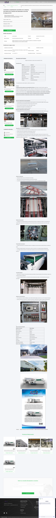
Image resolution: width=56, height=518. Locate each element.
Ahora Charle (9, 30)
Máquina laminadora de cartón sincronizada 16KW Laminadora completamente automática (8, 123)
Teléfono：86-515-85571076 (8, 503)
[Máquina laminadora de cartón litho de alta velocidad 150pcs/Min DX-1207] (22, 443)
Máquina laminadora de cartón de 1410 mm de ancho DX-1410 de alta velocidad (9, 450)
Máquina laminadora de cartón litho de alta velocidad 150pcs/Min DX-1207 (22, 450)
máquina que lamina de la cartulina (14, 6)
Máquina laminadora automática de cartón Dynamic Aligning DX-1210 (9, 469)
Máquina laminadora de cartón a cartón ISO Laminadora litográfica (47, 450)
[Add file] (39, 517)
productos (8, 5)
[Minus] (53, 498)
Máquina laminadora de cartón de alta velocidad (27, 429)
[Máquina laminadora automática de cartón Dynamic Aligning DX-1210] (9, 461)
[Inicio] (6, 501)
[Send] (54, 517)
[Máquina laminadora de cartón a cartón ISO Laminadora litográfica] (47, 443)
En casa (5, 6)
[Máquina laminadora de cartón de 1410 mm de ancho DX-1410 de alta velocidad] (9, 443)
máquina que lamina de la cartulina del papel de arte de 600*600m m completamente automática (9, 106)
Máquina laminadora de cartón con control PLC (41, 429)
